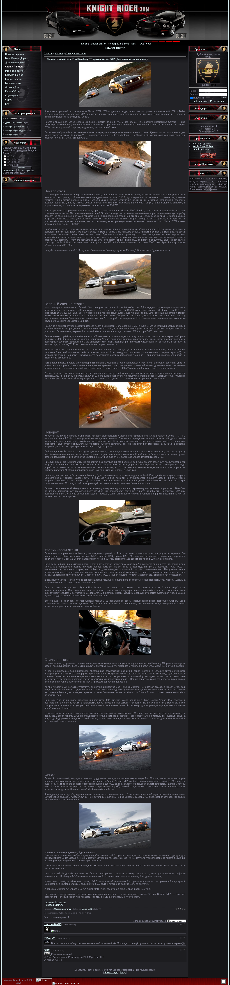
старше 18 (13, 165)
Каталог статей (97, 43)
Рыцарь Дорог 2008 (14, 134)
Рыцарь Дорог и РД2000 (16, 130)
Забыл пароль (200, 101)
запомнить (198, 97)
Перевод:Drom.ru (54, 905)
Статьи (59, 53)
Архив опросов (25, 170)
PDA (140, 43)
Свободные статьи (13, 119)
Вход (126, 43)
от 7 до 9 (12, 156)
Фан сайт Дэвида (202, 143)
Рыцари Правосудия (14, 126)
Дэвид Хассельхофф (15, 122)
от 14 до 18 (13, 162)
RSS (133, 43)
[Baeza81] (47, 943)
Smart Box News (201, 149)
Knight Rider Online (203, 146)
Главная (83, 43)
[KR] (47, 954)
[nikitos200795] (47, 930)
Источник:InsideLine (55, 902)
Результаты (9, 170)
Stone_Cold (87, 909)
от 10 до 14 (13, 159)
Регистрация (114, 43)
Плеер (147, 43)
